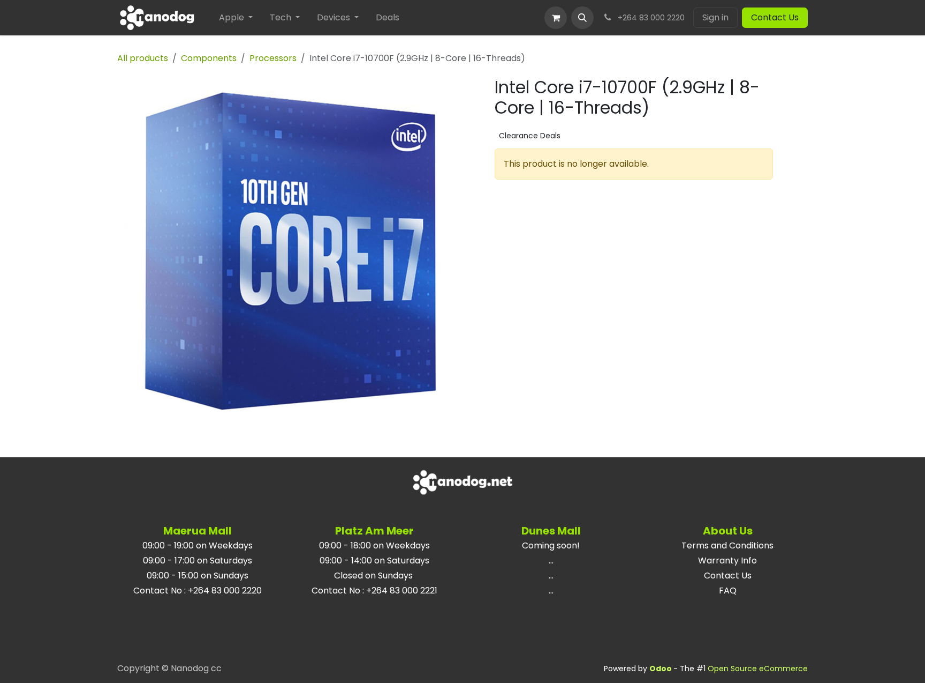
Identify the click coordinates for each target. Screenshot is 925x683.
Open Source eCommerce (758, 668)
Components (209, 58)
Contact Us (775, 17)
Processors (273, 58)
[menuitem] (235, 17)
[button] (582, 17)
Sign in (715, 17)
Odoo (661, 668)
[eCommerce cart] (555, 17)
